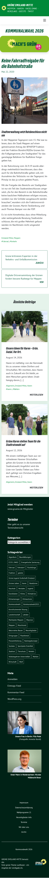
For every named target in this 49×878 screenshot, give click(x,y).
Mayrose (29, 620)
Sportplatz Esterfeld (25, 646)
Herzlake (21, 588)
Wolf (21, 662)
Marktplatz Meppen (16, 620)
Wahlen (16, 389)
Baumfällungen (25, 557)
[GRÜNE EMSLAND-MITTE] (4, 7)
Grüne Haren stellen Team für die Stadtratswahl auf (23, 443)
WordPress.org (14, 698)
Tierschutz (22, 651)
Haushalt (12, 588)
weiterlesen (36, 394)
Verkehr (14, 241)
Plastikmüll (24, 635)
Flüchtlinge (31, 567)
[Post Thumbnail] (24, 326)
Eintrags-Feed (14, 685)
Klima (22, 593)
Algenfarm (12, 557)
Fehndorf (20, 567)
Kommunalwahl (14, 604)
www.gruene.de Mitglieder (20, 508)
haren (9, 389)
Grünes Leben (14, 583)
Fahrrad (6, 241)
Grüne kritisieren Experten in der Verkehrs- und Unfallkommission (24, 259)
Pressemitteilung (15, 641)
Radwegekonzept (30, 641)
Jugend (30, 588)
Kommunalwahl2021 (31, 604)
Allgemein (10, 386)
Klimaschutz (27, 599)
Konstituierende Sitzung (18, 609)
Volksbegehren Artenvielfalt (19, 656)
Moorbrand (22, 625)
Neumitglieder (31, 630)
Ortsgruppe (13, 635)
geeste (20, 573)
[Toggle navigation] (44, 20)
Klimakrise (32, 593)
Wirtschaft (12, 662)
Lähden (26, 614)
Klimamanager (14, 599)
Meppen (17, 238)
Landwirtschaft (14, 614)
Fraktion (12, 573)
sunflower (21, 865)
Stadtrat (12, 651)
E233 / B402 (13, 562)
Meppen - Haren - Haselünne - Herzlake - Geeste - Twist (22, 10)
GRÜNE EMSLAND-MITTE (20, 5)
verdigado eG (17, 868)
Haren (29, 386)
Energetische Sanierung (30, 562)
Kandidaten (13, 593)
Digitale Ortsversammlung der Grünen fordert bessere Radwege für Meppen (24, 279)
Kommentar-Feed (16, 692)
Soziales (12, 646)
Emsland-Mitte (7, 238)
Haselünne (33, 583)
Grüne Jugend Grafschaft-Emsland (22, 578)
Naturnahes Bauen (16, 630)
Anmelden (12, 679)
